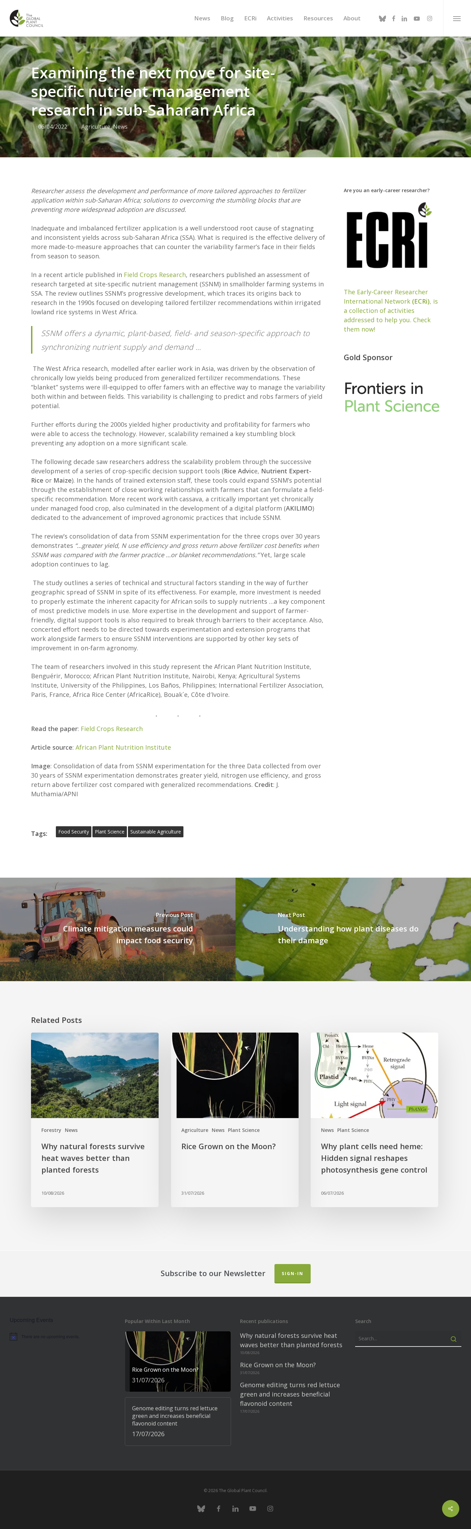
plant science (109, 831)
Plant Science (244, 1130)
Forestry (51, 1130)
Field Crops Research (155, 274)
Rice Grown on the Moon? (278, 1365)
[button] (457, 18)
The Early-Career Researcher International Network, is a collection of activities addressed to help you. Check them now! (391, 310)
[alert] (63, 1336)
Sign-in (292, 1273)
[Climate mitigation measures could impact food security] (118, 929)
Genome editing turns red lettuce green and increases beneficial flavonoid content (290, 1394)
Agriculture (95, 126)
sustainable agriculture (155, 831)
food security (73, 831)
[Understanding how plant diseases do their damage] (353, 929)
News (120, 126)
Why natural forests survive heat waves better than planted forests (291, 1340)
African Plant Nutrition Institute (123, 747)
